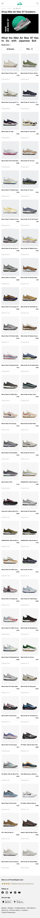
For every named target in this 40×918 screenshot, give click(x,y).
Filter (28, 49)
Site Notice (31, 908)
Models (10, 908)
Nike (9, 8)
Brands (3, 908)
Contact (24, 910)
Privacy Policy (15, 910)
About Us (4, 910)
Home (3, 8)
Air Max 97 (17, 8)
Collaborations (20, 908)
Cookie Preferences (8, 912)
